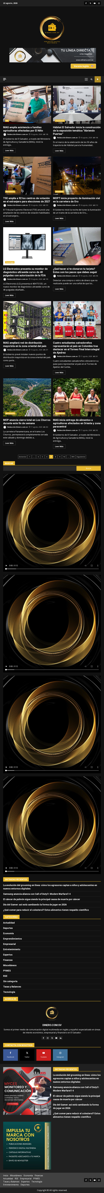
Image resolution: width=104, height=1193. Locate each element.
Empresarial (60, 121)
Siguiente (81, 456)
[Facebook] (43, 1038)
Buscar (9, 463)
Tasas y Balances (12, 986)
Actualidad (59, 191)
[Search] (91, 79)
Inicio (5, 1175)
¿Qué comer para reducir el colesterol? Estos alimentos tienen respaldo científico (46, 910)
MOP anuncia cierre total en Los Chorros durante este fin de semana (27, 397)
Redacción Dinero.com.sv (17, 134)
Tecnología (10, 262)
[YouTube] (56, 1038)
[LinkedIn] (61, 1038)
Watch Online (98, 79)
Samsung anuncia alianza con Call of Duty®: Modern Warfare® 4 (37, 894)
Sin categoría (10, 981)
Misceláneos (10, 191)
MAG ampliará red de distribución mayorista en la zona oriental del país (27, 320)
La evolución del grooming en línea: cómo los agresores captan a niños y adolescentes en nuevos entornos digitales (77, 1078)
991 (73, 456)
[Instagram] (48, 1038)
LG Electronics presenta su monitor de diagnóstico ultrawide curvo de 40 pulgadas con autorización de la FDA (27, 246)
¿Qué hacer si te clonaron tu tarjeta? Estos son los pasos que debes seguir (77, 246)
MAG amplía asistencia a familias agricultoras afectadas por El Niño (27, 105)
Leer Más (9, 150)
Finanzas (59, 262)
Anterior (22, 456)
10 (64, 456)
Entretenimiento (11, 949)
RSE (7, 121)
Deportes (59, 336)
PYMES (7, 970)
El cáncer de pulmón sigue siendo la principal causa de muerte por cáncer (41, 899)
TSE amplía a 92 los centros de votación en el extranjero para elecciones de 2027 (27, 176)
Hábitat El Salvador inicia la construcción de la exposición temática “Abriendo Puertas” (77, 105)
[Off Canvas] (4, 79)
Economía (9, 336)
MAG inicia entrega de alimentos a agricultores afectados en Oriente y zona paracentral (77, 397)
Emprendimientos (12, 938)
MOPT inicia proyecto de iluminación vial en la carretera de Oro (77, 176)
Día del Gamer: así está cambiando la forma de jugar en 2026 (35, 904)
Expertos (7, 954)
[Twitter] (52, 1038)
